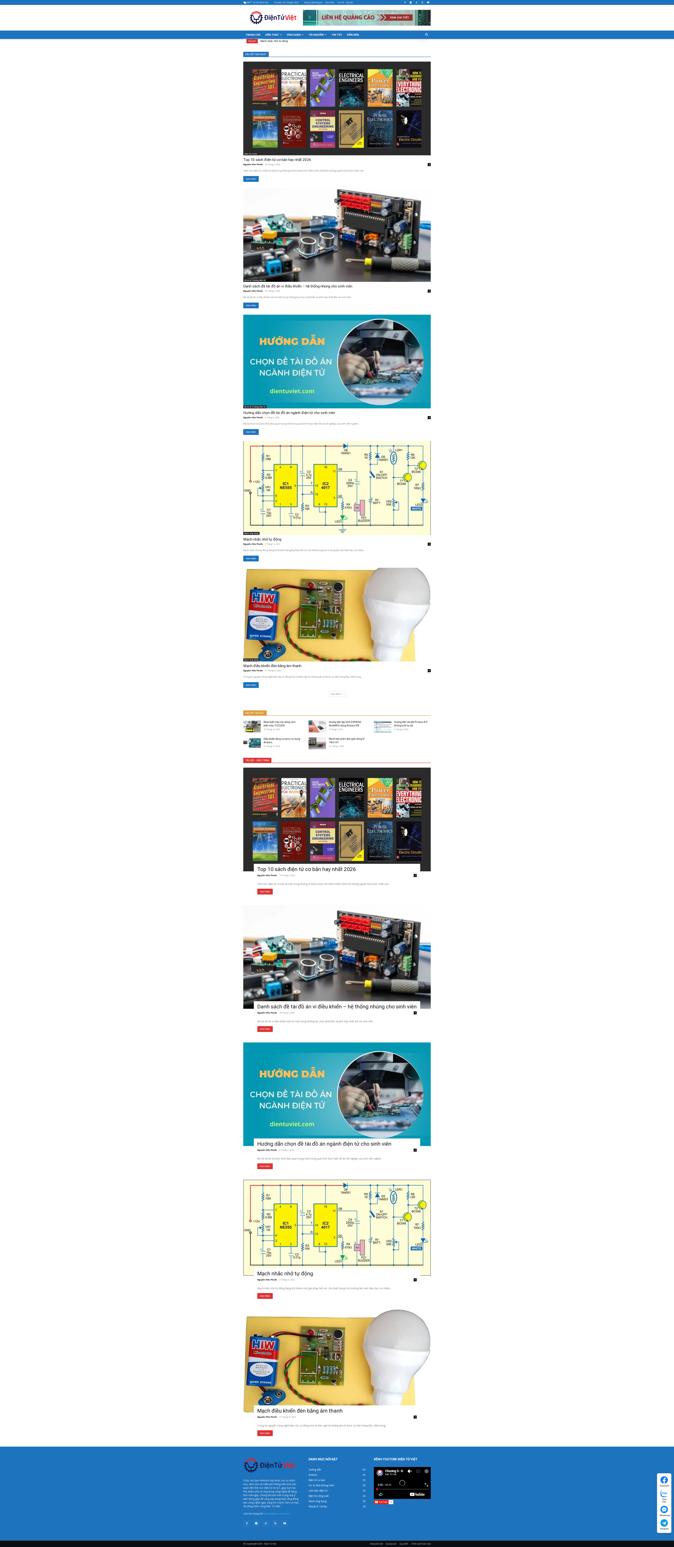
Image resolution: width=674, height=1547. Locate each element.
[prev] (420, 41)
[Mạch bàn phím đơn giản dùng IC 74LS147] (317, 743)
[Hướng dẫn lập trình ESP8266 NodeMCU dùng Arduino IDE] (317, 726)
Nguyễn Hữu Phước (253, 164)
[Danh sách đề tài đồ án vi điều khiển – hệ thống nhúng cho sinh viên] (337, 235)
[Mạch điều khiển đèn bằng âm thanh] (337, 614)
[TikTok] (416, 2)
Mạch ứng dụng (251, 533)
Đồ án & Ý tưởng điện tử (255, 280)
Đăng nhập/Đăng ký (313, 2)
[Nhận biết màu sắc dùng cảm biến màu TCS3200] (252, 726)
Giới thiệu (329, 2)
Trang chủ (253, 34)
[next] (425, 41)
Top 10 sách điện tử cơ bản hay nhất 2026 (277, 160)
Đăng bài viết (376, 1543)
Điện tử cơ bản (250, 154)
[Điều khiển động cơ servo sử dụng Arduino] (252, 743)
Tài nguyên (316, 34)
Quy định (403, 1543)
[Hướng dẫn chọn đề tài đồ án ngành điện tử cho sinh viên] (337, 361)
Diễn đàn (353, 34)
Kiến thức (272, 34)
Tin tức (337, 34)
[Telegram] (410, 2)
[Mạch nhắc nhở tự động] (337, 488)
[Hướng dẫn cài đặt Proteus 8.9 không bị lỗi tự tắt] (382, 726)
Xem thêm (251, 179)
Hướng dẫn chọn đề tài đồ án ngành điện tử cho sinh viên (289, 413)
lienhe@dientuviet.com (277, 1513)
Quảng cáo (391, 1543)
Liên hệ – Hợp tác (345, 2)
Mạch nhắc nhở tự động (278, 41)
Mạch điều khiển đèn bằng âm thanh (272, 666)
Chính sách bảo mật (421, 1543)
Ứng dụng (294, 34)
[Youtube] (428, 2)
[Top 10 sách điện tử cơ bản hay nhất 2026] (337, 108)
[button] (426, 35)
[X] (422, 2)
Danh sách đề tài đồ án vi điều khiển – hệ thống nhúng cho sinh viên (297, 286)
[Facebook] (405, 2)
